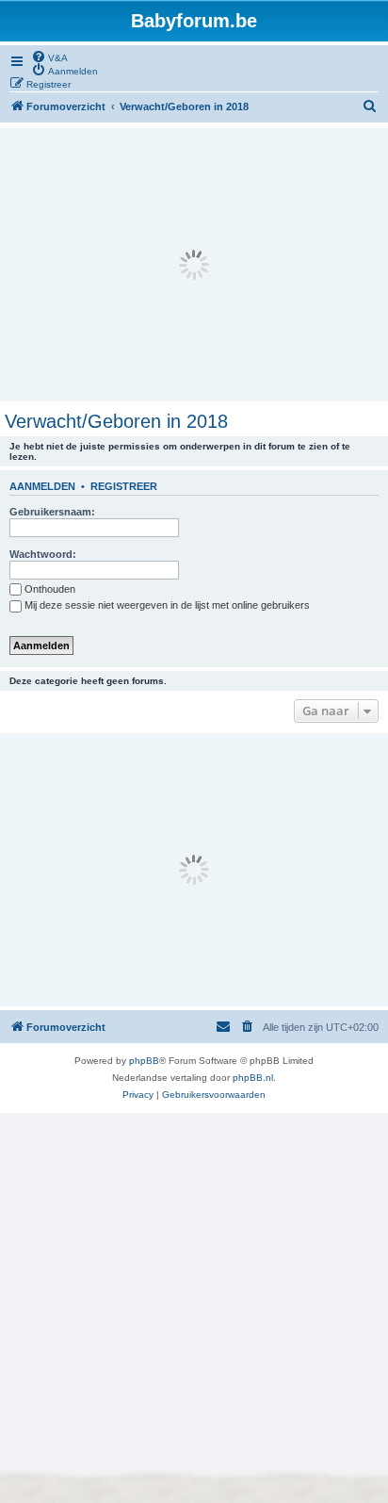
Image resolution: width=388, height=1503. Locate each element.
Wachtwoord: (42, 554)
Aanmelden (42, 486)
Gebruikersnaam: (52, 511)
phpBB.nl (253, 1077)
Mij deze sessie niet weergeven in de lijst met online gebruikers (167, 605)
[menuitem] (49, 56)
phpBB (144, 1060)
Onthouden (49, 589)
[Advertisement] (194, 265)
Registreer (123, 486)
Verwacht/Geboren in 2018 (116, 421)
